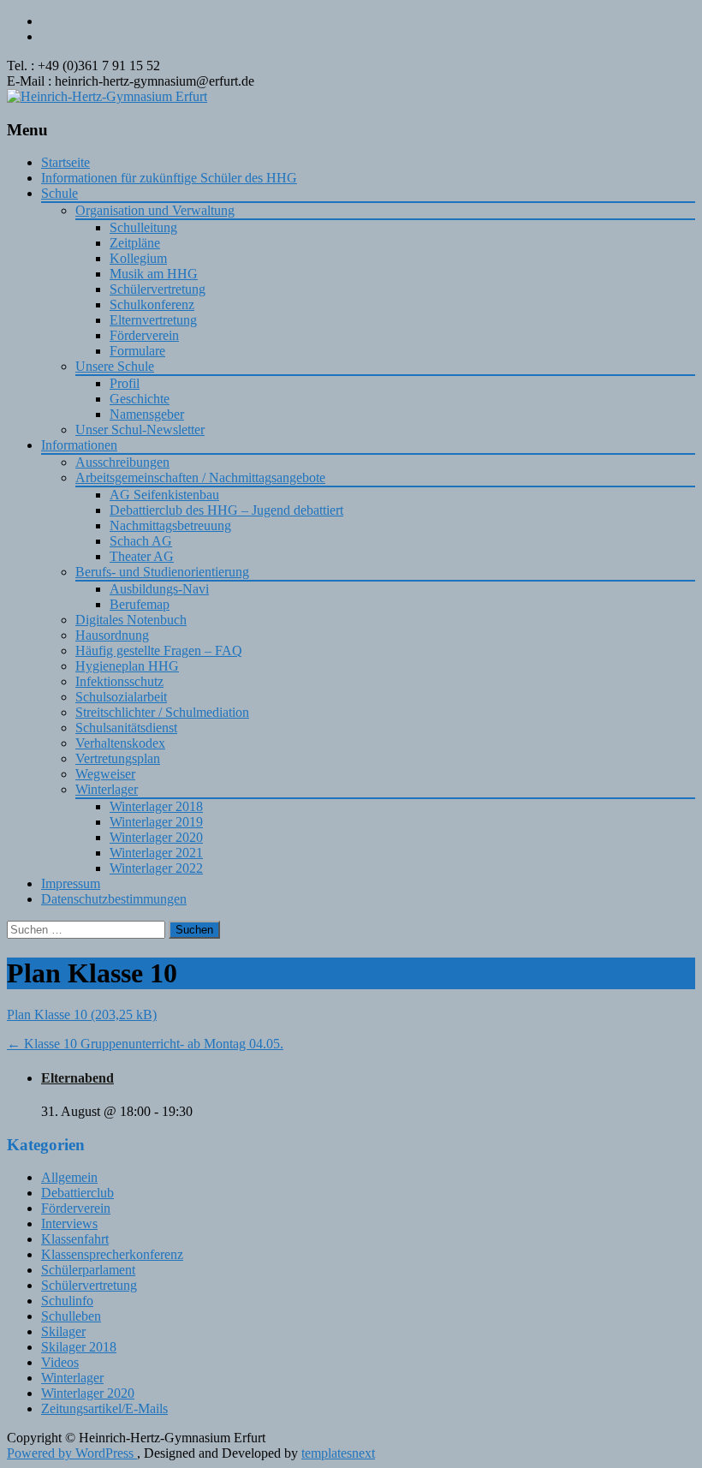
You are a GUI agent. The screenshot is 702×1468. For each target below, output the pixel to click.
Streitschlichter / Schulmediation (162, 712)
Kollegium (138, 258)
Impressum (70, 883)
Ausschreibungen (122, 462)
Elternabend (77, 1078)
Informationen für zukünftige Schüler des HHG (169, 177)
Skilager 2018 (78, 1347)
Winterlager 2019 (156, 822)
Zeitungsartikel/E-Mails (104, 1408)
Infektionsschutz (119, 681)
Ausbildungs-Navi (159, 589)
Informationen (79, 445)
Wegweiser (105, 774)
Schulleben (71, 1316)
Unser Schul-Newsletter (140, 429)
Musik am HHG (154, 273)
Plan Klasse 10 (47, 1014)
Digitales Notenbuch (131, 619)
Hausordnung (112, 635)
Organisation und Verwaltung (155, 210)
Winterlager (106, 789)
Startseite (65, 162)
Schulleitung (143, 227)
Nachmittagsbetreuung (170, 525)
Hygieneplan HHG (127, 666)
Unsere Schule (114, 366)
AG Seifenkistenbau (164, 494)
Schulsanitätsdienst (126, 727)
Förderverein (144, 335)
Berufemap (140, 604)
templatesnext (338, 1453)
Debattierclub (77, 1192)
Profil (125, 383)
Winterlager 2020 (156, 837)
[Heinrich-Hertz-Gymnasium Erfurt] (107, 96)
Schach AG (141, 541)
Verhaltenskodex (120, 743)
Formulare (137, 350)
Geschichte (140, 398)
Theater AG (142, 556)
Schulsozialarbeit (121, 696)
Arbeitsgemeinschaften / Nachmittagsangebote (200, 477)
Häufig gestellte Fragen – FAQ (158, 650)
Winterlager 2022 (156, 868)
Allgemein (69, 1177)
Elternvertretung (153, 320)
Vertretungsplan (117, 758)
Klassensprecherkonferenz (112, 1254)
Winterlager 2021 (156, 852)
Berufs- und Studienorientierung (162, 571)
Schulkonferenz (152, 304)
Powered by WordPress (72, 1453)
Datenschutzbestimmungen (114, 899)
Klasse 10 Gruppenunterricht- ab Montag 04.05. (145, 1043)
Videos (60, 1362)
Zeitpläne (135, 243)
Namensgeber (147, 414)
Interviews (69, 1223)
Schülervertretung (157, 289)
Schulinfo (67, 1300)
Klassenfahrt (75, 1239)
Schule (59, 193)
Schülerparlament (88, 1269)
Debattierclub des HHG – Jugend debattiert (226, 510)
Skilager (63, 1331)
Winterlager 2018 (156, 806)
